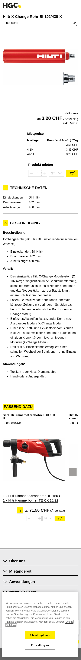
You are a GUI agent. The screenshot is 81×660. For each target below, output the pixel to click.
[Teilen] (75, 23)
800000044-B (12, 423)
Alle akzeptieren (40, 635)
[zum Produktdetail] (34, 460)
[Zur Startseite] (12, 5)
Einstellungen (40, 645)
